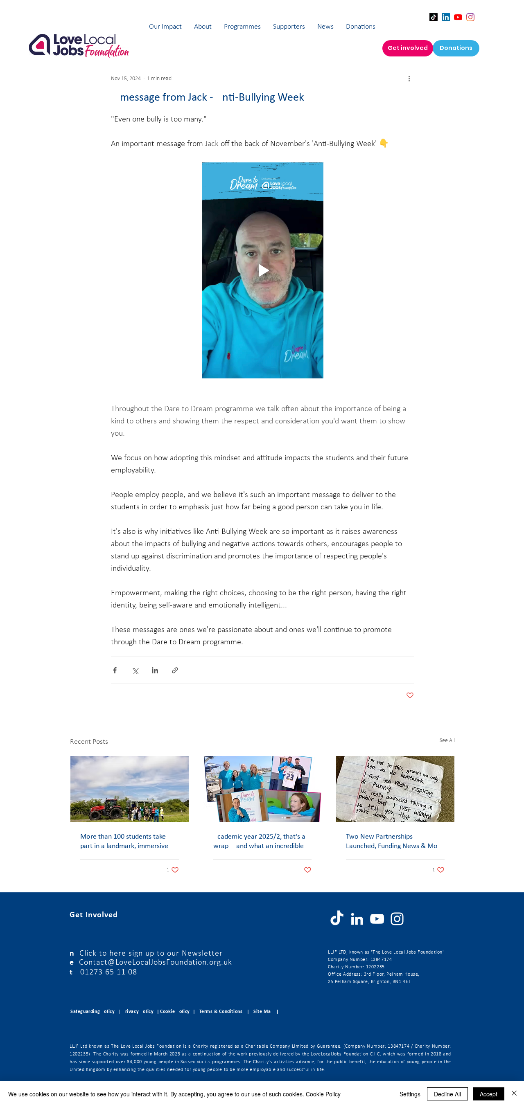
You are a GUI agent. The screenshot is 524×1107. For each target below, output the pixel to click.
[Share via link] (175, 670)
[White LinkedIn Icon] (357, 918)
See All (447, 741)
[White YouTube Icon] (377, 918)
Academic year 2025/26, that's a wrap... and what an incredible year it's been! (259, 842)
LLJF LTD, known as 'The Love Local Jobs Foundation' (386, 952)
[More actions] (409, 78)
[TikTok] (433, 17)
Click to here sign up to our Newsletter (151, 954)
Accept (488, 1094)
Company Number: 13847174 (360, 959)
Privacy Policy (138, 1011)
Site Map (263, 1011)
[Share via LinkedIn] (155, 670)
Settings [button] (410, 1094)
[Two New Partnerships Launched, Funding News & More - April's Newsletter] (395, 789)
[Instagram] (470, 17)
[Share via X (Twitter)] (135, 670)
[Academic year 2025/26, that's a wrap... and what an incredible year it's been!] (262, 789)
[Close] (514, 1093)
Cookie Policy (323, 1094)
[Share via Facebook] (115, 670)
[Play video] (262, 270)
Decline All (447, 1094)
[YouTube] (458, 17)
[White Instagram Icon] (397, 918)
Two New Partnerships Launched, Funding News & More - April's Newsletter (395, 842)
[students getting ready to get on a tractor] (129, 789)
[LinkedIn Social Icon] (446, 17)
